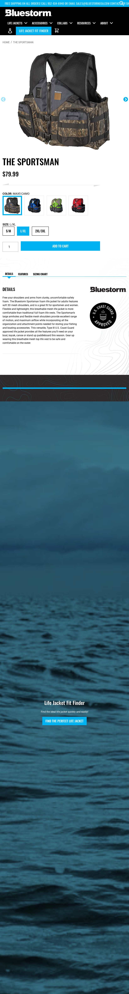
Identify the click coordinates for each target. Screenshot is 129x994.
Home (6, 42)
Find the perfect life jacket (64, 721)
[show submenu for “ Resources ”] (94, 23)
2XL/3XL (40, 231)
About (104, 23)
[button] (125, 99)
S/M (8, 231)
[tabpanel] (44, 324)
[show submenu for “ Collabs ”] (70, 23)
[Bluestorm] (28, 13)
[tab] (9, 274)
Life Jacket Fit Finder (33, 30)
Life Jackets (15, 23)
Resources (84, 23)
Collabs (62, 23)
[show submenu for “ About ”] (111, 23)
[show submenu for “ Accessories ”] (51, 23)
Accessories (40, 23)
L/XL (23, 231)
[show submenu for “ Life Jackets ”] (25, 23)
